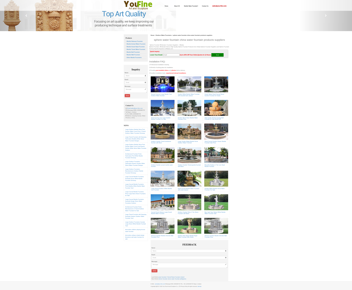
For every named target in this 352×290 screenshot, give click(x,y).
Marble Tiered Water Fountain (135, 49)
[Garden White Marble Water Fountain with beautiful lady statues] (188, 84)
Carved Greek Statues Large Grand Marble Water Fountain (161, 212)
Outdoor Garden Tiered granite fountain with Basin (189, 165)
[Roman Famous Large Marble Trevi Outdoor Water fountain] (162, 84)
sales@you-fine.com (160, 284)
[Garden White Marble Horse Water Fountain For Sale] (215, 178)
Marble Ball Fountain (133, 52)
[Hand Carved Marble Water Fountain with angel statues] (188, 178)
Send (127, 95)
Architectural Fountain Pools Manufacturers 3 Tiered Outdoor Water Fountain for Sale (134, 208)
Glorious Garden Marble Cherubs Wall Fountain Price (162, 236)
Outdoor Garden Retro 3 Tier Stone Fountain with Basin (188, 212)
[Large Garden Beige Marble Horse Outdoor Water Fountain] (188, 131)
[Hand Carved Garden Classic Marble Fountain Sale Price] (215, 131)
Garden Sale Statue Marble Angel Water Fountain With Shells (187, 236)
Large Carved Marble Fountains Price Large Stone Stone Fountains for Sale (135, 193)
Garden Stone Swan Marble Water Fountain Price (188, 118)
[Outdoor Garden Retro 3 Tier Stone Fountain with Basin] (188, 202)
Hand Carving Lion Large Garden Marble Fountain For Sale (160, 118)
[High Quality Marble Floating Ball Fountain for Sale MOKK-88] (215, 108)
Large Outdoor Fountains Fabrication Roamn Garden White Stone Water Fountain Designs (135, 163)
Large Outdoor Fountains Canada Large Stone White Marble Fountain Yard (135, 223)
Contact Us (205, 6)
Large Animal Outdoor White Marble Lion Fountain (161, 189)
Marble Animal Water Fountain (135, 44)
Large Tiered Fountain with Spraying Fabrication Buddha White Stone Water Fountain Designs (135, 138)
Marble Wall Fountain (133, 54)
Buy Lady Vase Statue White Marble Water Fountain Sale (215, 212)
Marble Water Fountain (190, 6)
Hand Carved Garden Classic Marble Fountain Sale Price (215, 142)
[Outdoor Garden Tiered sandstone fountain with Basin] (162, 131)
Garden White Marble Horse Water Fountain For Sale (215, 189)
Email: (127, 79)
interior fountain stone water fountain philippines (172, 279)
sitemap (199, 286)
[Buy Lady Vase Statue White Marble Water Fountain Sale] (215, 202)
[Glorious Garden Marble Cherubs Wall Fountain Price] (162, 225)
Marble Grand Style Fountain (135, 46)
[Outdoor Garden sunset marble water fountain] (162, 155)
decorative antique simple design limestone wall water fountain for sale (134, 237)
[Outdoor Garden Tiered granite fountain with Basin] (188, 155)
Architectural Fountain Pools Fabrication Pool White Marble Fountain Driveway (134, 155)
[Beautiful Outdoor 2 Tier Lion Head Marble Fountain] (215, 155)
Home (166, 6)
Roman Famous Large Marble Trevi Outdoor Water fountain (161, 94)
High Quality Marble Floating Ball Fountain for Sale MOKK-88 (214, 118)
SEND (154, 271)
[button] (26, 15)
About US (177, 6)
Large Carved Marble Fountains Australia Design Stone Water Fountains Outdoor (134, 201)
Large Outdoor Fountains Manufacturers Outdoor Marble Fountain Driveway (134, 171)
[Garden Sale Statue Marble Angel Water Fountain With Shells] (188, 225)
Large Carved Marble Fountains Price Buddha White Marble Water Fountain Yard (135, 186)
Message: (128, 86)
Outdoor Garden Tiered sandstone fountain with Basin (161, 142)
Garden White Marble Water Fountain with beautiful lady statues (189, 94)
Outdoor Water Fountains (164, 35)
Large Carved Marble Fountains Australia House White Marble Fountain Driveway (134, 178)
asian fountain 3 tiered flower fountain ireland (171, 277)
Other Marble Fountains (134, 57)
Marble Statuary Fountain (134, 41)
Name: (127, 72)
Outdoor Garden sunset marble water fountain (162, 165)
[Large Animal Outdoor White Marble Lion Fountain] (162, 178)
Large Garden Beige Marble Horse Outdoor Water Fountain (188, 142)
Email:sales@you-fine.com (135, 108)
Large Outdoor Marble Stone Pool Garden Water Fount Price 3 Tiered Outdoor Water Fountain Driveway (135, 131)
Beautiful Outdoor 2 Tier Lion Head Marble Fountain (215, 165)
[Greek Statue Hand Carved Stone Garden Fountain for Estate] (215, 84)
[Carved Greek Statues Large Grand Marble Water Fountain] (162, 202)
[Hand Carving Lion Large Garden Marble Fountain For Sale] (162, 108)
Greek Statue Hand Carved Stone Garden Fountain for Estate (214, 94)
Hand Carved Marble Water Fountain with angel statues (188, 189)
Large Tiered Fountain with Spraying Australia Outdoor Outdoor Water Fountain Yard (135, 216)
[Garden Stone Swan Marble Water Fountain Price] (188, 108)
